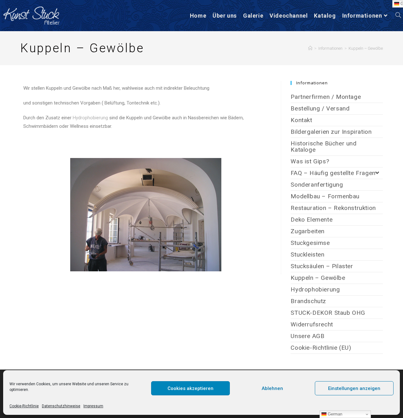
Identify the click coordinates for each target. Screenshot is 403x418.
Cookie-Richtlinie (24, 406)
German (334, 414)
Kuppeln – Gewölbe (366, 48)
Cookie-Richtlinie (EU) (321, 347)
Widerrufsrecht (312, 324)
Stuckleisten (307, 254)
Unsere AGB (307, 336)
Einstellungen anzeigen (354, 388)
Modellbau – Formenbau (325, 196)
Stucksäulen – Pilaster (322, 266)
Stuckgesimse (310, 242)
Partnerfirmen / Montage (326, 96)
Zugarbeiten (308, 231)
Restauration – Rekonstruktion (333, 208)
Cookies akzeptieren (190, 388)
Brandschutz (308, 301)
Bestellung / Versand (320, 108)
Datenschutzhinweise (61, 406)
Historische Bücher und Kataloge (323, 146)
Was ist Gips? (310, 161)
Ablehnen (272, 388)
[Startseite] (310, 48)
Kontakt (301, 120)
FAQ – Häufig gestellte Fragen (333, 173)
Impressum (93, 406)
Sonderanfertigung (317, 184)
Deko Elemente (311, 219)
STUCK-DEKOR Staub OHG (328, 312)
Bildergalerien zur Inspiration (331, 131)
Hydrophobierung (90, 118)
